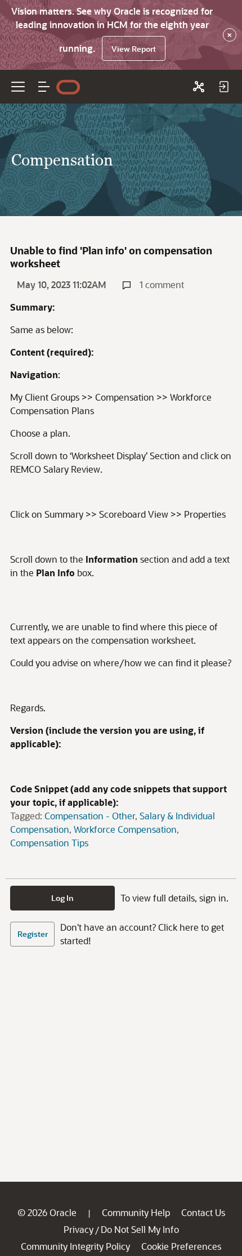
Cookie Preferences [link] (181, 1246)
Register (32, 933)
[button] (44, 86)
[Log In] (223, 87)
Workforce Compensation (125, 829)
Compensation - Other (89, 816)
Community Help (136, 1212)
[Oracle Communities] (198, 86)
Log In (62, 897)
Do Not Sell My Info (140, 1229)
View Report (133, 48)
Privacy (78, 1229)
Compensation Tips (49, 843)
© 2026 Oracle (47, 1212)
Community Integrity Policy (75, 1246)
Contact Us (203, 1212)
